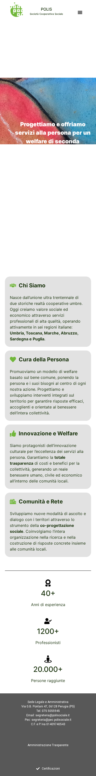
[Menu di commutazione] (80, 12)
